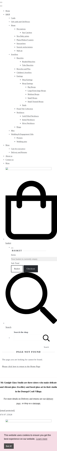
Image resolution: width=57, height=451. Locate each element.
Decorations (21, 29)
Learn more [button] (41, 439)
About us (9, 156)
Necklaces (20, 112)
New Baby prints (23, 36)
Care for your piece (18, 149)
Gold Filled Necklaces (30, 116)
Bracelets (20, 58)
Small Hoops (32, 98)
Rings (19, 127)
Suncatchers (21, 43)
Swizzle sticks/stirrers (25, 47)
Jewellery (14, 54)
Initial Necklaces (28, 120)
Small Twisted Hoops (35, 102)
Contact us (10, 160)
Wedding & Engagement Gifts (22, 134)
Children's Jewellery (24, 73)
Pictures (20, 138)
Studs (24, 105)
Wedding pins (22, 142)
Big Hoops (32, 87)
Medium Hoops (33, 94)
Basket (17, 269)
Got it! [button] (9, 446)
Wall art (19, 51)
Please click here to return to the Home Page (21, 366)
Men (13, 131)
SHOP (8, 14)
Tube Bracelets (27, 65)
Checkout (31, 269)
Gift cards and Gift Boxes (20, 22)
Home (8, 11)
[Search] (46, 338)
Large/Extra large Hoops (37, 91)
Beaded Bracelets (28, 62)
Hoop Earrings (27, 83)
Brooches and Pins (23, 69)
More (8, 145)
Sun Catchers (27, 33)
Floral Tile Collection (25, 109)
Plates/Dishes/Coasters (25, 40)
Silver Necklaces (28, 123)
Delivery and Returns (19, 152)
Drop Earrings (27, 80)
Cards (13, 18)
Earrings (20, 76)
